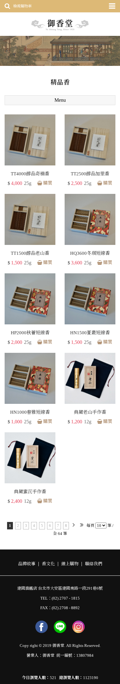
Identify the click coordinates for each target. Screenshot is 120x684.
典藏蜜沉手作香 (30, 491)
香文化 (48, 564)
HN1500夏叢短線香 (90, 332)
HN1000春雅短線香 (30, 412)
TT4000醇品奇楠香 (30, 173)
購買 (47, 183)
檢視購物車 (22, 6)
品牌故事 (26, 564)
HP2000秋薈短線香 (30, 332)
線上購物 (69, 564)
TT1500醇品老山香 (30, 253)
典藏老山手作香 (90, 412)
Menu (60, 100)
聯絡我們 (93, 564)
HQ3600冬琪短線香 (90, 253)
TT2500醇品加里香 (90, 173)
